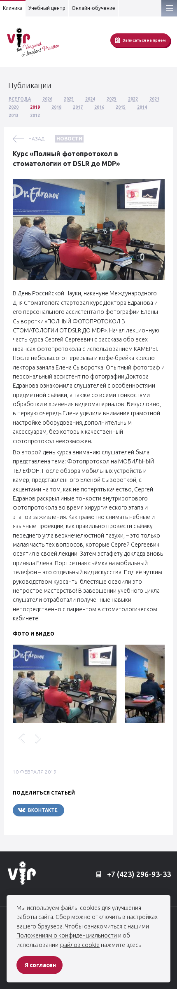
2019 (35, 107)
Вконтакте (43, 810)
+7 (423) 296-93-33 (138, 874)
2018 (56, 107)
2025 (69, 99)
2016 (99, 107)
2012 (35, 115)
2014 (142, 107)
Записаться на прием (144, 40)
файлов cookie (80, 945)
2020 (14, 107)
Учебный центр (46, 8)
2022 (133, 99)
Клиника (13, 8)
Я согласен (40, 965)
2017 (78, 107)
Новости (69, 138)
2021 (154, 99)
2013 (14, 115)
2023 (111, 99)
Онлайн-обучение (93, 8)
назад (36, 138)
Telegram (89, 810)
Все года (20, 99)
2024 (90, 99)
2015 (121, 107)
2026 (47, 99)
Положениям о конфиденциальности (66, 935)
